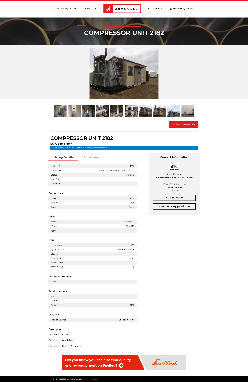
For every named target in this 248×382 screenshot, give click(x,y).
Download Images (183, 124)
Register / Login (183, 8)
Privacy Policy (87, 379)
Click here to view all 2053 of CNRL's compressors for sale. (79, 147)
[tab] (63, 157)
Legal (96, 379)
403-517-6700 (174, 197)
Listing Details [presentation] (63, 157)
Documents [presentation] (91, 157)
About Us (90, 8)
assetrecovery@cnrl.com (174, 206)
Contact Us (155, 8)
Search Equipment (66, 8)
